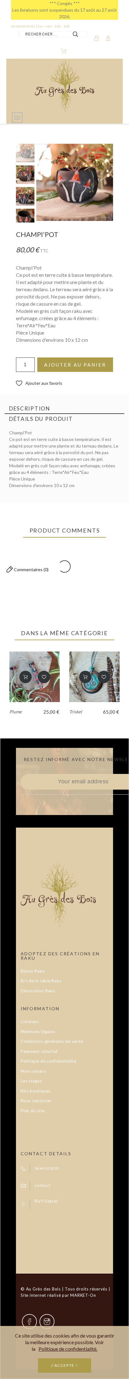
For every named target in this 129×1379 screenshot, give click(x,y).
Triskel (75, 711)
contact (42, 1185)
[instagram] (46, 1321)
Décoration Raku (38, 990)
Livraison (30, 1021)
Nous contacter (36, 1100)
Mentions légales (38, 1031)
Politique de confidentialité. (68, 1349)
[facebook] (29, 1321)
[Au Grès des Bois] (64, 85)
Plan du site (32, 1110)
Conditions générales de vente (52, 1041)
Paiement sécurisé (39, 1051)
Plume (15, 711)
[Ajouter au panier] (25, 677)
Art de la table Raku (41, 980)
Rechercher (80, 34)
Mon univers (33, 1071)
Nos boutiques (35, 1090)
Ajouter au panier (75, 365)
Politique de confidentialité (48, 1061)
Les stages (31, 1080)
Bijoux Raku (33, 971)
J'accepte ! (64, 1365)
